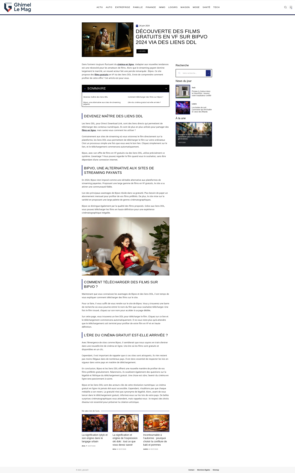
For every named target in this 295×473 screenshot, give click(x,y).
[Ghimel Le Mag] (17, 7)
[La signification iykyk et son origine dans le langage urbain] (95, 423)
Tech (193, 88)
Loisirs (142, 51)
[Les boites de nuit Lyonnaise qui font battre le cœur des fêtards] (183, 107)
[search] (285, 7)
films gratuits (101, 74)
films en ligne (89, 130)
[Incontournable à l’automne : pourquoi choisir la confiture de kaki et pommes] (156, 423)
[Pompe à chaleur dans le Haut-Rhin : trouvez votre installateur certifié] (183, 91)
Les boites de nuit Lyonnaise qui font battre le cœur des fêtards (202, 110)
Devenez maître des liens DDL (95, 97)
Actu (83, 446)
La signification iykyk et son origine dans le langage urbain (95, 438)
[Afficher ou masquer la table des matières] (136, 88)
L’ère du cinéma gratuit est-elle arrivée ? (144, 102)
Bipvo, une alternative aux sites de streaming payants (102, 103)
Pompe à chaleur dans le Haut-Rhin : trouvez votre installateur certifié (201, 93)
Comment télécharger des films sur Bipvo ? (145, 97)
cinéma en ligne (125, 64)
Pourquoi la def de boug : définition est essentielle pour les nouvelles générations (193, 137)
